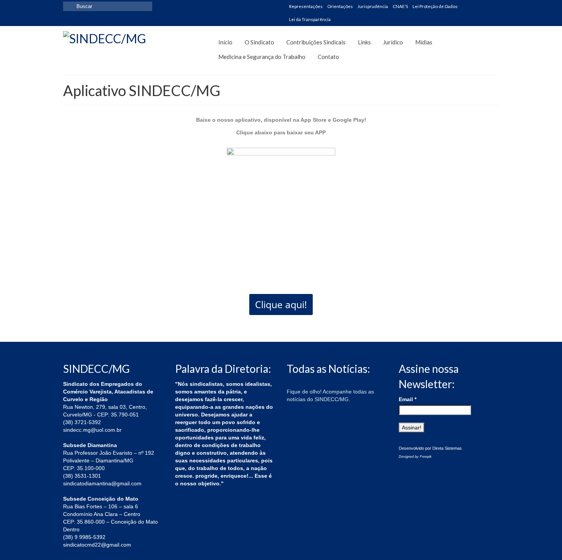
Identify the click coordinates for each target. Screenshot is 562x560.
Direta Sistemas (447, 448)
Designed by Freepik (415, 457)
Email (407, 399)
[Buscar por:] (107, 6)
